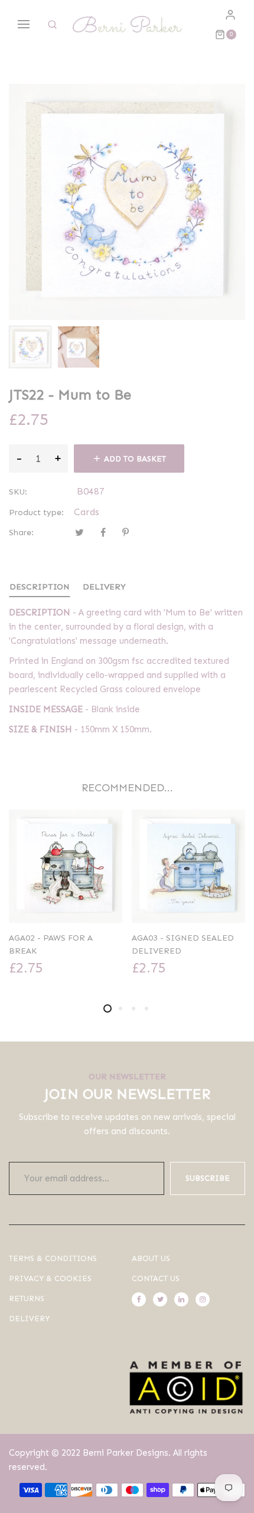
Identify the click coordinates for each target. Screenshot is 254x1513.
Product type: (36, 512)
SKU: (18, 492)
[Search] (52, 24)
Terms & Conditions (53, 1258)
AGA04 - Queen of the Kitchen (180, 944)
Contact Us (156, 1278)
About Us (151, 1258)
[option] (30, 347)
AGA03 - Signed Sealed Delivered (60, 944)
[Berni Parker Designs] (127, 24)
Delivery (104, 587)
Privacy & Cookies (50, 1278)
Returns (26, 1298)
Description (39, 587)
